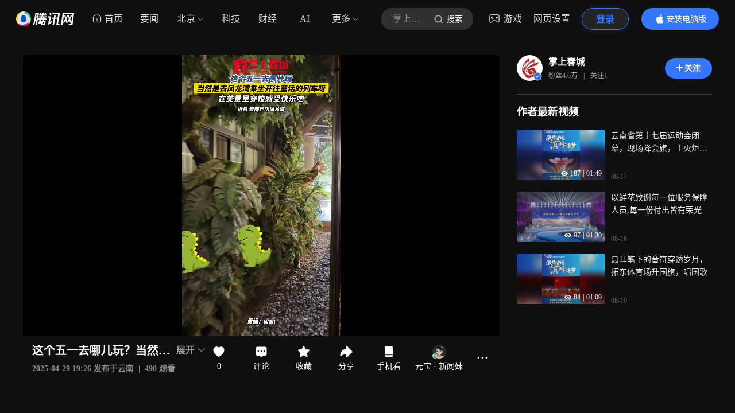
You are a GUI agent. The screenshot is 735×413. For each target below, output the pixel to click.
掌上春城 (566, 62)
